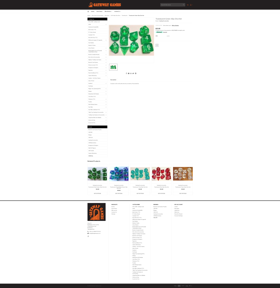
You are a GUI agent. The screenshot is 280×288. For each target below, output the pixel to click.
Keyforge (90, 86)
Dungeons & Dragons (93, 67)
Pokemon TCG (91, 99)
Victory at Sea (91, 120)
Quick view (97, 177)
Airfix (89, 24)
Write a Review (175, 25)
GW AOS (90, 137)
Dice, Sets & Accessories (94, 57)
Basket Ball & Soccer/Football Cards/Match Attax (95, 51)
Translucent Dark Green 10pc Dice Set (97, 187)
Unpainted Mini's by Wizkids (94, 117)
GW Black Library (92, 142)
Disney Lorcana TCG (93, 65)
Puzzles (90, 101)
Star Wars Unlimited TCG (94, 109)
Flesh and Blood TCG (93, 72)
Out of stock (97, 193)
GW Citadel (91, 150)
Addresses (176, 210)
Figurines (90, 70)
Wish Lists (176, 212)
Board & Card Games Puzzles (95, 129)
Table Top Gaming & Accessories (95, 112)
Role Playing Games (92, 104)
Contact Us (117, 11)
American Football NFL (93, 27)
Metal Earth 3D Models (93, 93)
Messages (176, 208)
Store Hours (99, 11)
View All (90, 155)
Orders (176, 206)
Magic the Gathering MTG (94, 88)
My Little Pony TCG (92, 37)
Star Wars (90, 107)
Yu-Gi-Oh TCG (91, 122)
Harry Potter (91, 80)
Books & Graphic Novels (93, 54)
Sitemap (113, 214)
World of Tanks (92, 45)
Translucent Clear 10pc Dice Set (183, 187)
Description (113, 79)
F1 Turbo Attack (92, 32)
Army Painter (91, 48)
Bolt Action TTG (92, 29)
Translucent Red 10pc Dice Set (161, 187)
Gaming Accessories (93, 140)
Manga (90, 91)
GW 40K (90, 132)
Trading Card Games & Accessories (96, 114)
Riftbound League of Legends (95, 40)
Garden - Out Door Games (94, 78)
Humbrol (90, 83)
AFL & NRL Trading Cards (94, 21)
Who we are (108, 11)
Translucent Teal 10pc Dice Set (140, 187)
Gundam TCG (91, 34)
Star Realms (91, 42)
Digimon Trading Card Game (94, 59)
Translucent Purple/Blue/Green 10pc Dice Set (119, 187)
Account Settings (178, 215)
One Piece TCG (92, 96)
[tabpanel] (97, 179)
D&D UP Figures (92, 148)
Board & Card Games (93, 62)
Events (92, 11)
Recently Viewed (178, 214)
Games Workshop (92, 75)
